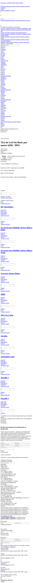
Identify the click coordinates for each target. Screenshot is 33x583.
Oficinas (7, 35)
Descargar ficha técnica (6, 197)
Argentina (7, 32)
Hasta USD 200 (4, 60)
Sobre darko (16, 2)
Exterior (23, 30)
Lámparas (13, 28)
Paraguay (24, 32)
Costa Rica (13, 32)
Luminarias (8, 28)
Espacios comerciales (10, 34)
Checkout (3, 570)
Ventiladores (25, 28)
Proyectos (3, 10)
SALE (2, 9)
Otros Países (19, 32)
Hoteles (29, 34)
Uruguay (3, 32)
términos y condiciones (9, 546)
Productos (3, 7)
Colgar (2, 30)
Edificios (3, 34)
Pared (19, 30)
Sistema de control (10, 10)
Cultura (2, 35)
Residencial (24, 34)
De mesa (11, 30)
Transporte (18, 34)
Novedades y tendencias (7, 2)
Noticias (3, 120)
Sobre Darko (4, 121)
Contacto (21, 2)
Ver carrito (3, 563)
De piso (16, 30)
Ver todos (3, 28)
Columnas (18, 28)
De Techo (6, 30)
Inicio (2, 123)
